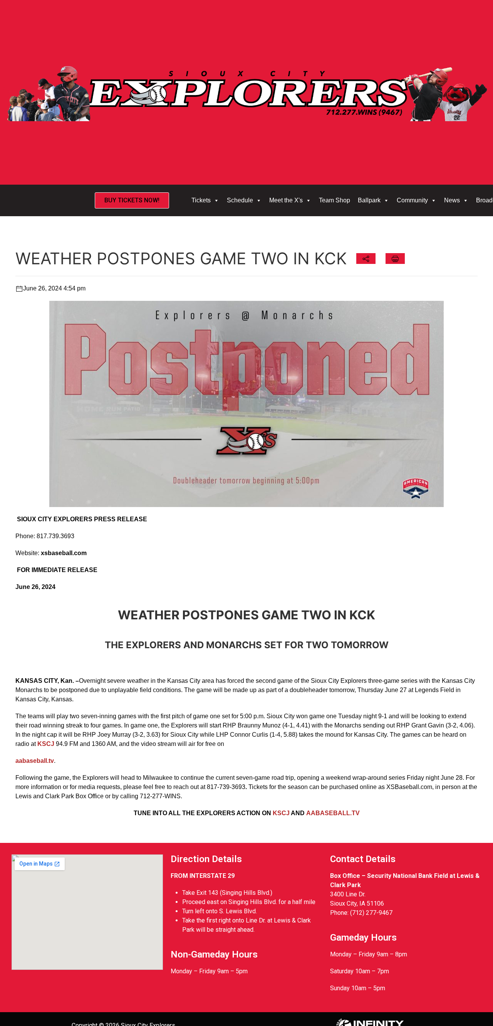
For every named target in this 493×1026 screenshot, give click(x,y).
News (452, 200)
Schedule (240, 200)
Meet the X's (286, 200)
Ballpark (369, 200)
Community (412, 200)
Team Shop (334, 200)
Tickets (201, 200)
